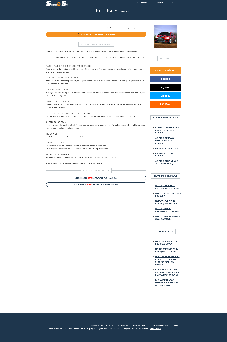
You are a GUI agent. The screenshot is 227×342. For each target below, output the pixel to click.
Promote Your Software (102, 325)
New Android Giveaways (165, 176)
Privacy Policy (139, 325)
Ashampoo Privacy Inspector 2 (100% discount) (164, 140)
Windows (145, 3)
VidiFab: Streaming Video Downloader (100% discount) (167, 130)
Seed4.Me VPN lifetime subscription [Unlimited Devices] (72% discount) (167, 272)
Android (159, 3)
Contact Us (123, 325)
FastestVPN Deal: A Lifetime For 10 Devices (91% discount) (166, 282)
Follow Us (175, 3)
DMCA (176, 325)
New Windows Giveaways (165, 118)
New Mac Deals (165, 232)
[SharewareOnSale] (57, 3)
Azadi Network (155, 329)
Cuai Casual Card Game (167, 148)
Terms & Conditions (160, 325)
